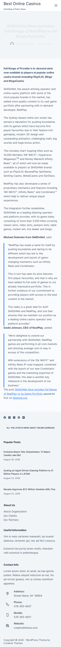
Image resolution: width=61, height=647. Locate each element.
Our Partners (11, 519)
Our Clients (10, 515)
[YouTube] (23, 417)
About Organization (15, 511)
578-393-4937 (22, 606)
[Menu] (56, 5)
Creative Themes (13, 643)
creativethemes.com (26, 627)
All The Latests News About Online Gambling (31, 428)
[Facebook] (5, 417)
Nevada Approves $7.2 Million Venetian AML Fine (29, 489)
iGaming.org (20, 397)
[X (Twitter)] (9, 417)
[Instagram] (14, 417)
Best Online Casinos (22, 3)
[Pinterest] (19, 417)
